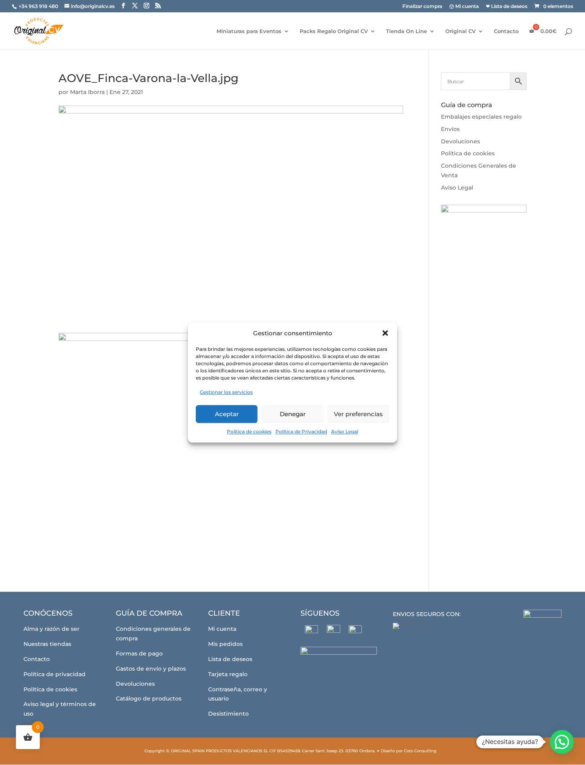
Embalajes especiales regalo (481, 116)
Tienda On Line (406, 31)
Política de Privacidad (301, 431)
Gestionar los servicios (226, 392)
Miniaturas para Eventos (248, 31)
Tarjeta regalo (228, 674)
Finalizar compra (422, 6)
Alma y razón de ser (51, 628)
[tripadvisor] (355, 631)
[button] (385, 333)
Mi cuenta (222, 628)
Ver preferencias (358, 414)
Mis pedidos (225, 644)
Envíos (450, 129)
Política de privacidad (54, 674)
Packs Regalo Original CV (334, 31)
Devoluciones (460, 141)
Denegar (293, 414)
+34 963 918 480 (39, 6)
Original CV (460, 31)
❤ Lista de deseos (506, 6)
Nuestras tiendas (47, 644)
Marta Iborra (87, 92)
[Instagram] (333, 631)
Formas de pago (139, 653)
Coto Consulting (420, 750)
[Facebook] (311, 631)
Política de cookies (249, 431)
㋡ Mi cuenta (464, 6)
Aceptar (227, 414)
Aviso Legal (344, 431)
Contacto (506, 31)
